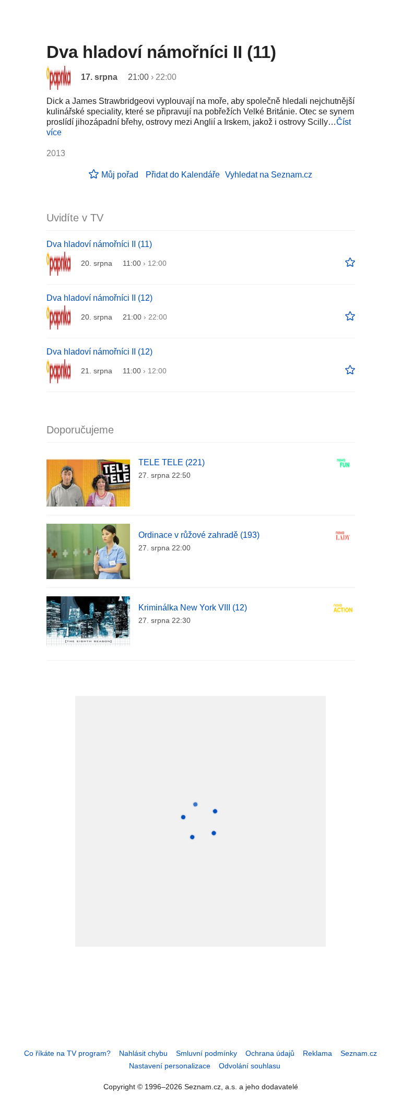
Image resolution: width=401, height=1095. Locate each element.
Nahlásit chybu (143, 1053)
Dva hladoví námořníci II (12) (99, 297)
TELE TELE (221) (171, 462)
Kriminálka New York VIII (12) (192, 607)
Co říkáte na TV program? (67, 1053)
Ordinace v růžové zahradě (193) (199, 535)
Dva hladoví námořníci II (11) (99, 244)
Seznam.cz (358, 1053)
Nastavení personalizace (169, 1066)
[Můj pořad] (350, 262)
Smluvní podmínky (206, 1053)
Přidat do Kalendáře (183, 174)
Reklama (317, 1053)
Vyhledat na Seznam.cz (268, 174)
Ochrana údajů (269, 1053)
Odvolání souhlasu (249, 1066)
